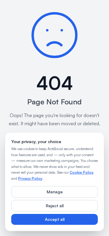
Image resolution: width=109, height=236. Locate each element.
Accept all (54, 219)
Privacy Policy (30, 178)
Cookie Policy (82, 172)
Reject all (55, 205)
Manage (55, 191)
